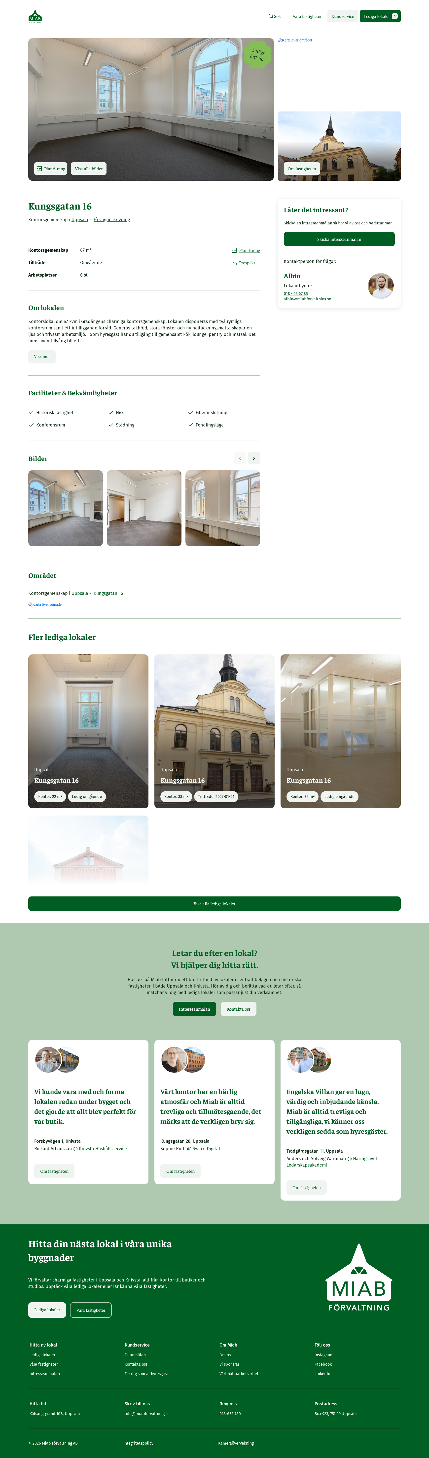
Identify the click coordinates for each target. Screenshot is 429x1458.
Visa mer (42, 356)
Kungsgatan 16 (108, 593)
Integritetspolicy (138, 1443)
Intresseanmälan (194, 1009)
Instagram (323, 1354)
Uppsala (80, 219)
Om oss (225, 1354)
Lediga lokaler (380, 16)
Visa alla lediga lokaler (214, 903)
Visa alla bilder (89, 168)
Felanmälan (135, 1354)
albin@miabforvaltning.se (307, 299)
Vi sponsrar (229, 1364)
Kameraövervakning (236, 1443)
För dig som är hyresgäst (146, 1373)
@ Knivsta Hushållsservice (100, 1148)
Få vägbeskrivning (112, 219)
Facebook (323, 1364)
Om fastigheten (302, 168)
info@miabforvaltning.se (147, 1413)
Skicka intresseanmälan (339, 239)
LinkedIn (322, 1373)
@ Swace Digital (203, 1148)
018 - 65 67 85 (296, 293)
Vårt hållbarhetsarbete (240, 1373)
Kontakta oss (238, 1009)
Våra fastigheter (307, 16)
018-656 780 (230, 1413)
